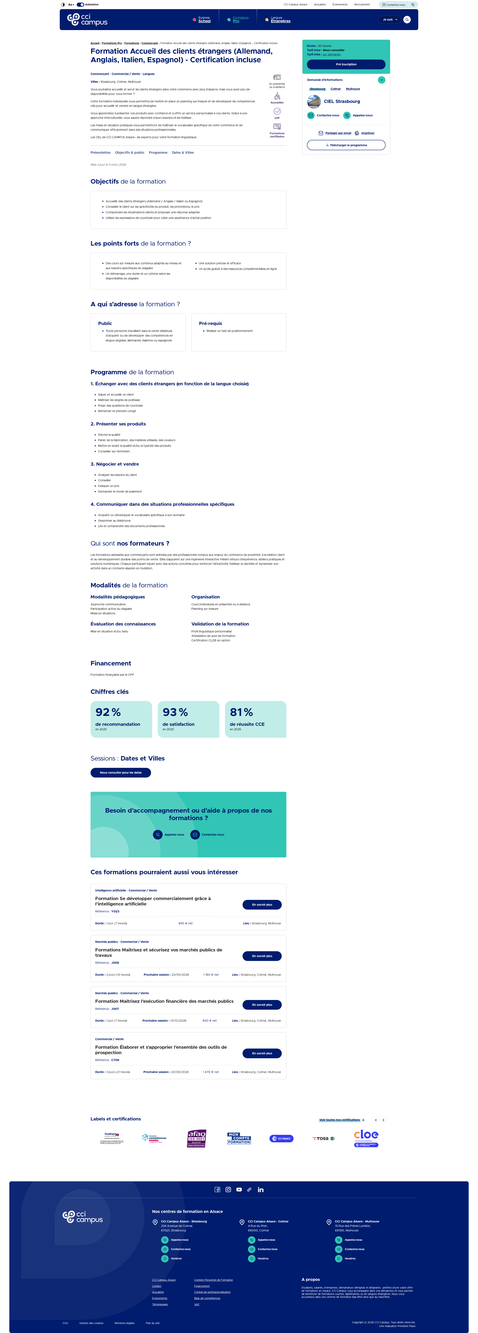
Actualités (320, 4)
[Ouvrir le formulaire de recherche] (407, 19)
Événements (340, 4)
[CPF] (239, 1138)
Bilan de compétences (207, 1298)
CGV (65, 1323)
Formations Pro (112, 43)
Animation (91, 4)
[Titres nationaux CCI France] (281, 1138)
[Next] (383, 1120)
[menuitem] (295, 4)
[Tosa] (324, 1138)
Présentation (101, 152)
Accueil (95, 43)
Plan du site (153, 1323)
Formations (241, 19)
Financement (202, 1286)
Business (204, 19)
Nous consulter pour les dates (121, 772)
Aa (71, 4)
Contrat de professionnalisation (212, 1292)
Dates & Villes (183, 152)
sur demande (332, 54)
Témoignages (160, 1304)
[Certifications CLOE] (366, 1138)
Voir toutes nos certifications (339, 1119)
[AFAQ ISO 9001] (196, 1138)
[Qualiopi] (112, 1138)
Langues (281, 19)
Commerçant (150, 43)
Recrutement (362, 4)
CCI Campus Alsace (295, 4)
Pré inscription (346, 64)
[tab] (346, 99)
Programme (158, 152)
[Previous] (376, 1120)
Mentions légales (125, 1323)
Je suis (388, 19)
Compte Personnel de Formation (213, 1280)
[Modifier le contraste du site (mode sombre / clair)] (63, 4)
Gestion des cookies (91, 1323)
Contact (156, 1286)
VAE (196, 1304)
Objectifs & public (130, 152)
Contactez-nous (395, 5)
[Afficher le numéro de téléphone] (413, 4)
